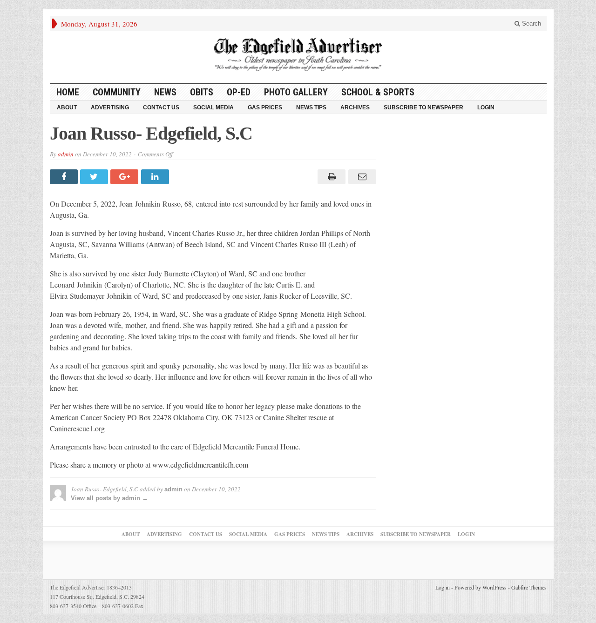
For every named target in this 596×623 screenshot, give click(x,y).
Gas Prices (265, 107)
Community (117, 92)
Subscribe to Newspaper (423, 107)
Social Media (213, 107)
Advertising (110, 107)
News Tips (311, 107)
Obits (201, 92)
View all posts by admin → (109, 498)
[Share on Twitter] (95, 176)
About (67, 107)
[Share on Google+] (125, 176)
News (165, 92)
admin (66, 154)
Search (530, 23)
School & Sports (377, 92)
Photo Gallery (296, 92)
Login (485, 107)
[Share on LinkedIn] (156, 176)
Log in (442, 587)
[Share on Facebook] (65, 176)
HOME (67, 92)
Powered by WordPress (480, 587)
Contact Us (161, 107)
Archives (355, 107)
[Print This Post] (330, 176)
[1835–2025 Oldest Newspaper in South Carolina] (298, 54)
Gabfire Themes (529, 587)
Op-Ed (239, 92)
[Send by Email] (360, 176)
